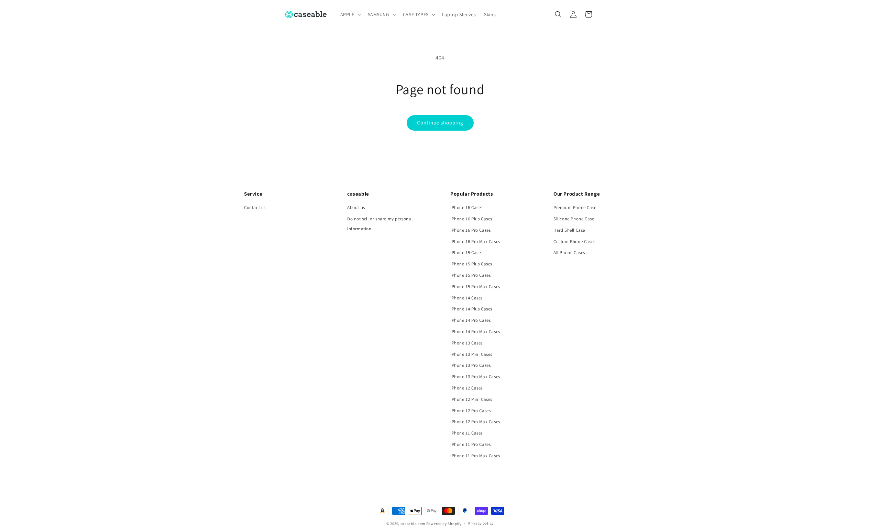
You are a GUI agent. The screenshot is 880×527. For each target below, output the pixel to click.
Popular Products (471, 193)
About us (356, 207)
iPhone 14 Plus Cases (471, 309)
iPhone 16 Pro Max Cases (475, 241)
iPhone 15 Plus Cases (471, 264)
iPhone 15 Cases (466, 252)
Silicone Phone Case (573, 219)
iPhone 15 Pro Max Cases (475, 286)
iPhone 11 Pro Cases (470, 444)
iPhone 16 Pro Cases (470, 230)
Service (253, 193)
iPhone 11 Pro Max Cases (475, 456)
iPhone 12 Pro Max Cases (475, 422)
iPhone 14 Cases (466, 298)
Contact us (255, 207)
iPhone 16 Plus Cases (471, 219)
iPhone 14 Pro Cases (470, 320)
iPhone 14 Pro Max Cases (475, 331)
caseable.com (412, 523)
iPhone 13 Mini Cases (471, 354)
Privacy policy (481, 523)
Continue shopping (440, 122)
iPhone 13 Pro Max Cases (475, 377)
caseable (358, 193)
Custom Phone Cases (574, 241)
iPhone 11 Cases (466, 433)
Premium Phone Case (574, 207)
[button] (350, 14)
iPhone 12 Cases (466, 388)
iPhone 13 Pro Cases (470, 365)
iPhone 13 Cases (466, 343)
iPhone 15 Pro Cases (470, 275)
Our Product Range (576, 193)
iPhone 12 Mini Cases (471, 399)
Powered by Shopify (444, 523)
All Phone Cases (569, 252)
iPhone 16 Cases (466, 207)
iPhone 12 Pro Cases (470, 411)
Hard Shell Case (569, 230)
